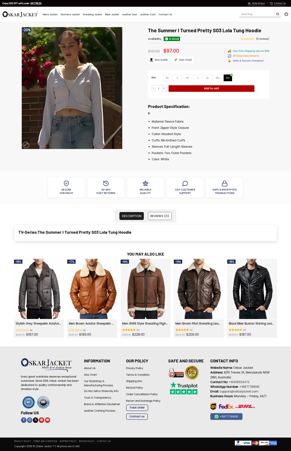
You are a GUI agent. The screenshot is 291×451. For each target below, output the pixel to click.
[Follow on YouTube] (47, 420)
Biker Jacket (112, 14)
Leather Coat (148, 14)
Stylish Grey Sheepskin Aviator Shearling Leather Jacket (38, 323)
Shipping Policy (68, 441)
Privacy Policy (22, 441)
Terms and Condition (45, 441)
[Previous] (14, 299)
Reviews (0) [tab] (160, 216)
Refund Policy (87, 441)
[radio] (167, 77)
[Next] (276, 299)
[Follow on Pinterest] (41, 420)
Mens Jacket (50, 14)
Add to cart (211, 88)
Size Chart (185, 60)
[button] (286, 14)
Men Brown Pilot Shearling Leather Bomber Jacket (198, 323)
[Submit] (277, 14)
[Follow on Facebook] (23, 420)
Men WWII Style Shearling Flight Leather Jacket (145, 323)
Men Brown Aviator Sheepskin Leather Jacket (92, 323)
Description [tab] (131, 216)
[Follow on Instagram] (29, 420)
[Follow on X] (35, 420)
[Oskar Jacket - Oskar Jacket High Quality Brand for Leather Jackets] (20, 14)
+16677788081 (249, 387)
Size (153, 77)
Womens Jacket (70, 14)
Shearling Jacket (92, 14)
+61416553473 (239, 382)
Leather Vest (129, 14)
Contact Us (165, 14)
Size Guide (161, 60)
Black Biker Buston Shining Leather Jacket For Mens (251, 323)
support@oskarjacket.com (239, 391)
